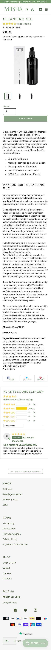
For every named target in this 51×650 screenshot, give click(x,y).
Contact (7, 578)
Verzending (9, 523)
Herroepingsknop (12, 533)
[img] (18, 434)
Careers (7, 573)
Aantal (6, 106)
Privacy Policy (10, 539)
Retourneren (9, 528)
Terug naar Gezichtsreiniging (28, 471)
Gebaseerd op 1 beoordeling (18, 399)
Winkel (6, 568)
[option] (6, 97)
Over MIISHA (9, 562)
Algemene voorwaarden (15, 544)
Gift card (7, 489)
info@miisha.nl (10, 602)
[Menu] (46, 9)
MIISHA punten (10, 499)
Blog (5, 504)
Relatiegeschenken (12, 494)
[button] (10, 23)
